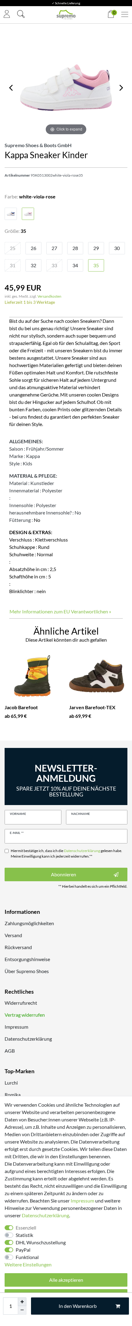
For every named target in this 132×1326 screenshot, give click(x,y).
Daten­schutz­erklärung (45, 1215)
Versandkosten (49, 296)
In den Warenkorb (78, 1306)
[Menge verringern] (22, 1310)
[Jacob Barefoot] (32, 676)
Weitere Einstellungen (28, 1264)
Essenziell (26, 1227)
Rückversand (18, 947)
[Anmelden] (7, 14)
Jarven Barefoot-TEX (92, 707)
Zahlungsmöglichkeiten (29, 923)
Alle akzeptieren (66, 1280)
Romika (13, 1094)
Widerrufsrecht (21, 1003)
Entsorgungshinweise (27, 959)
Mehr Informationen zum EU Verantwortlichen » (60, 611)
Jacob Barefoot (21, 707)
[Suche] (21, 14)
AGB (10, 1051)
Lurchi (11, 1082)
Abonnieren (63, 874)
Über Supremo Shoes (27, 971)
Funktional (27, 1257)
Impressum (16, 1027)
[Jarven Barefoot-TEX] (96, 676)
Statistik (24, 1235)
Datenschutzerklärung (28, 1039)
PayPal (23, 1250)
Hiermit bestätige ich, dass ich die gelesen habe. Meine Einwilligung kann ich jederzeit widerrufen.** (66, 853)
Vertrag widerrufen (25, 1015)
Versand (13, 935)
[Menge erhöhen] (22, 1301)
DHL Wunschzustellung (41, 1242)
